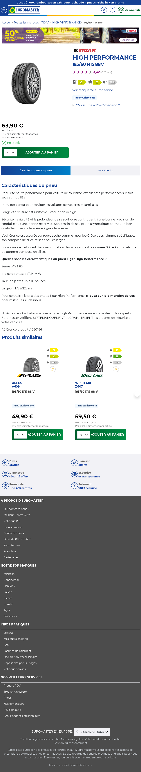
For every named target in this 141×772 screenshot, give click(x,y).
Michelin (9, 574)
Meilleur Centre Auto (17, 515)
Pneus (8, 697)
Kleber (8, 598)
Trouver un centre (15, 691)
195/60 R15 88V (88, 64)
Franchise (10, 551)
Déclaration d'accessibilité (20, 657)
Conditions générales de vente (39, 739)
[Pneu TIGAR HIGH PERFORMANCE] (25, 83)
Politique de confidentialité (102, 739)
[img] (53, 369)
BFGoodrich (11, 616)
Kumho (8, 604)
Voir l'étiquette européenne (92, 90)
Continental (11, 580)
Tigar (7, 610)
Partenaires (11, 557)
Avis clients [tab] (105, 170)
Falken (8, 592)
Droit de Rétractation (17, 539)
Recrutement (12, 545)
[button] (53, 369)
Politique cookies (15, 669)
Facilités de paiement (17, 651)
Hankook (9, 586)
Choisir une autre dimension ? (97, 105)
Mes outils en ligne (16, 638)
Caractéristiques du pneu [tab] (36, 170)
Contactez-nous (14, 533)
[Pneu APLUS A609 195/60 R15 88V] (31, 361)
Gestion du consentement (70, 743)
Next (137, 394)
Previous (4, 394)
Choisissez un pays (90, 731)
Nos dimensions (14, 703)
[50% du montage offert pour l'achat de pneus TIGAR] (70, 35)
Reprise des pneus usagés (20, 663)
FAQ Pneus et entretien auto (22, 716)
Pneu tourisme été (84, 97)
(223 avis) (106, 72)
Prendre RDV (12, 685)
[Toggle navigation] (4, 10)
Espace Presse (13, 527)
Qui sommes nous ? (16, 509)
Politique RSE (12, 521)
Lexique (8, 632)
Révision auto (12, 709)
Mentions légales (72, 739)
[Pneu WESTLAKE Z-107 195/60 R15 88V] (94, 361)
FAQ (6, 645)
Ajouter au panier (42, 152)
